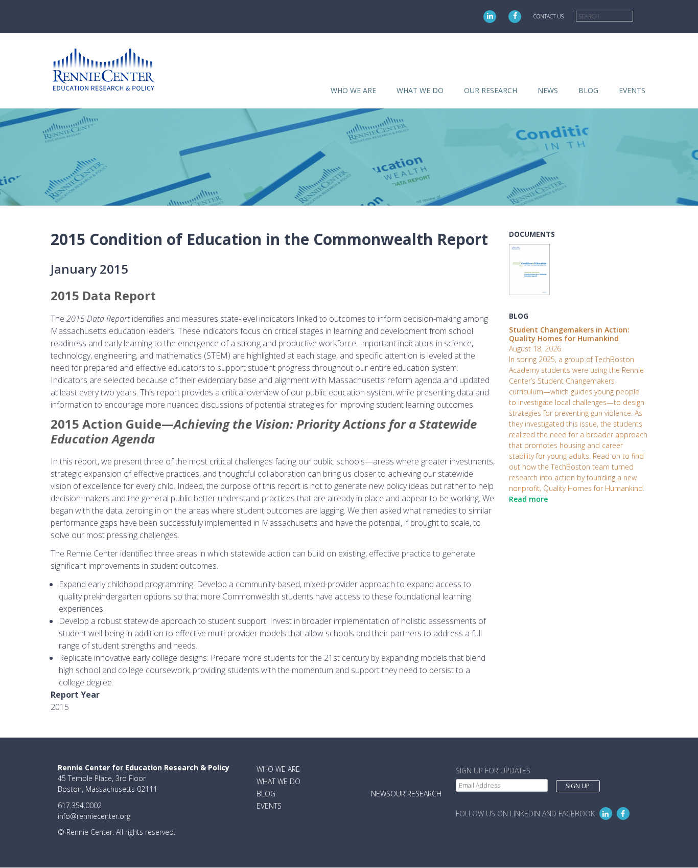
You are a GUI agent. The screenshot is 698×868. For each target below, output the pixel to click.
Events (632, 90)
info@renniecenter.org (94, 816)
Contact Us (548, 16)
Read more (528, 499)
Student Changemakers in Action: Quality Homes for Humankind (569, 334)
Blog (588, 90)
